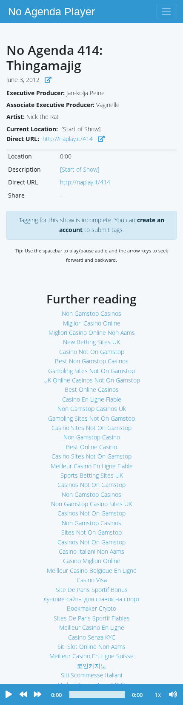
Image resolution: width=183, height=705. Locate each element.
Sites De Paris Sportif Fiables (92, 618)
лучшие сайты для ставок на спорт (91, 599)
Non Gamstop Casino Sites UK (91, 504)
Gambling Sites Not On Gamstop (91, 371)
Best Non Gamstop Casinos (92, 361)
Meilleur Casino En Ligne (91, 627)
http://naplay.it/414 (68, 139)
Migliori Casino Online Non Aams (92, 332)
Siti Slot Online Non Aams (91, 647)
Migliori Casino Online (91, 323)
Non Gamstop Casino (91, 437)
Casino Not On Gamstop (91, 352)
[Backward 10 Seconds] (23, 695)
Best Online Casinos (92, 389)
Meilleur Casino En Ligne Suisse (91, 656)
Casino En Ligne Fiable (91, 399)
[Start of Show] (79, 169)
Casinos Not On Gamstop (91, 485)
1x (157, 695)
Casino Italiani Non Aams (91, 551)
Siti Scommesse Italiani (91, 675)
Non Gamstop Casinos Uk (91, 409)
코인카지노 (91, 666)
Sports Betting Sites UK (91, 475)
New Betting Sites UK (91, 342)
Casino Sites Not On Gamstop (91, 428)
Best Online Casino (91, 447)
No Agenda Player (51, 11)
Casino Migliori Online (91, 561)
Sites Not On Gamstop (91, 532)
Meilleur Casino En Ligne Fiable (92, 466)
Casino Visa (92, 580)
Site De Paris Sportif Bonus (92, 590)
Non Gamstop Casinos (91, 313)
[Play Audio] (8, 695)
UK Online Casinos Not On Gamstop (91, 380)
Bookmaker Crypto (91, 608)
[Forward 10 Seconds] (37, 695)
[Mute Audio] (173, 695)
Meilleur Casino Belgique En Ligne (92, 570)
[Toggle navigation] (166, 11)
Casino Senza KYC (91, 637)
